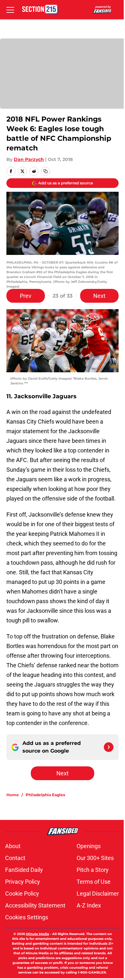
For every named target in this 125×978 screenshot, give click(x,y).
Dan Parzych (29, 159)
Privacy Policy (22, 881)
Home (12, 794)
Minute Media (37, 934)
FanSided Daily (24, 869)
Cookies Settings (26, 917)
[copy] (45, 171)
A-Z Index (89, 905)
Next (99, 295)
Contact (15, 858)
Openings (89, 846)
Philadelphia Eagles (45, 794)
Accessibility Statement (35, 905)
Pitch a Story (93, 869)
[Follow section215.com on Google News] (108, 747)
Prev (25, 295)
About (13, 846)
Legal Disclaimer (98, 893)
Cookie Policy (22, 893)
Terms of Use (94, 881)
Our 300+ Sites (95, 858)
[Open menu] (10, 9)
